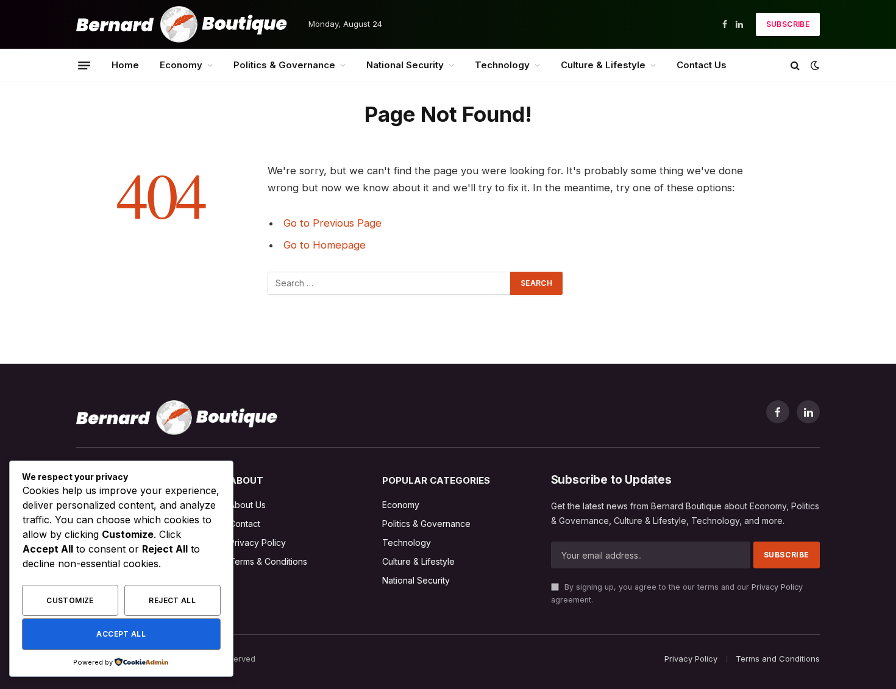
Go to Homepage (324, 245)
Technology (502, 65)
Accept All (121, 633)
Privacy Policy (777, 587)
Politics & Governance (284, 65)
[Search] (795, 65)
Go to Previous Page (332, 223)
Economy (181, 65)
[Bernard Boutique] (181, 24)
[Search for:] (389, 283)
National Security (405, 65)
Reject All (172, 600)
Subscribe (787, 24)
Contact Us (702, 65)
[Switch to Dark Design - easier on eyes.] (814, 65)
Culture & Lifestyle (603, 65)
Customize (69, 600)
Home (125, 65)
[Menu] (84, 65)
